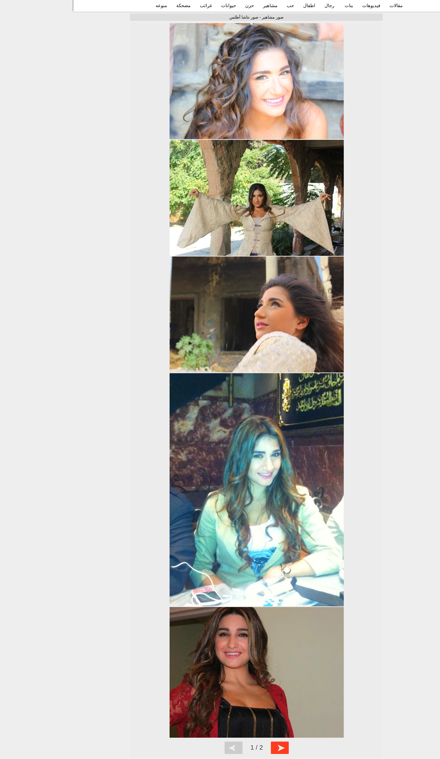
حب (290, 5)
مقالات (396, 5)
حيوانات (228, 5)
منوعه (161, 5)
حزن (249, 5)
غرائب (206, 5)
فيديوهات (371, 5)
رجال (329, 5)
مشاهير (270, 5)
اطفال (309, 5)
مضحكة (183, 5)
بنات (349, 5)
